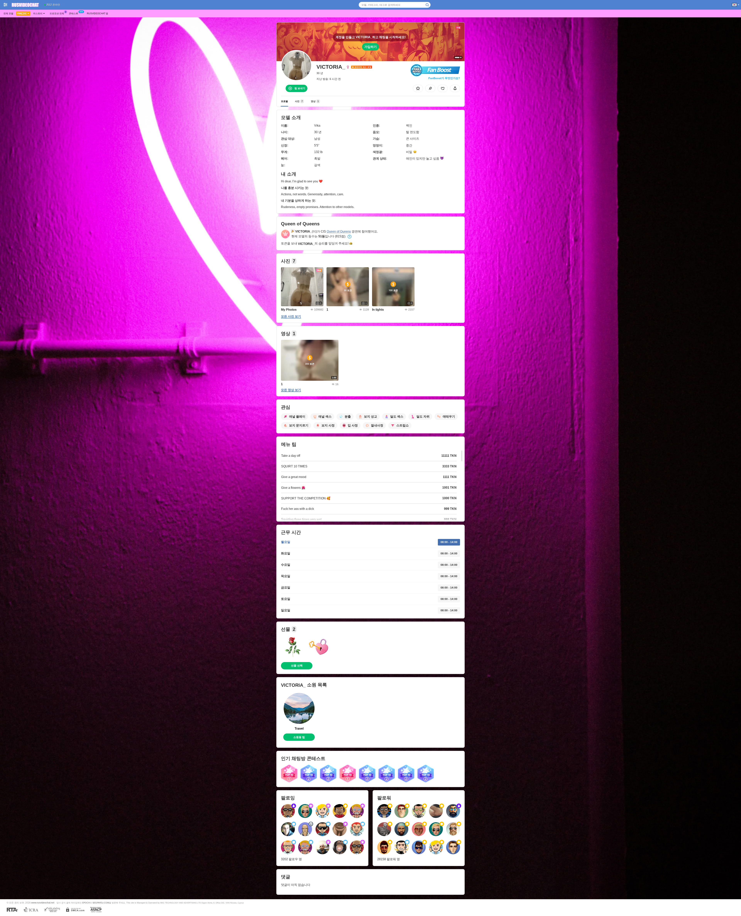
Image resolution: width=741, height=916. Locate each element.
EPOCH (86, 903)
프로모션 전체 (57, 13)
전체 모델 (8, 13)
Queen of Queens (339, 231)
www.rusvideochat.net (42, 902)
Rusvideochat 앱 (97, 13)
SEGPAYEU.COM (100, 903)
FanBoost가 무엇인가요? (444, 78)
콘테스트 (73, 13)
